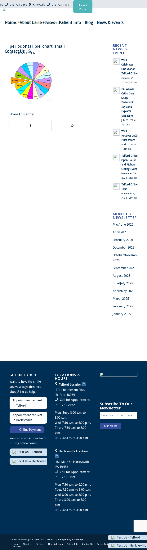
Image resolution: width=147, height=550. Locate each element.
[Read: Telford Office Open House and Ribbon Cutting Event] (116, 157)
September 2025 (124, 268)
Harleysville (38, 4)
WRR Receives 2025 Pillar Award (129, 136)
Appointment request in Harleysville (27, 417)
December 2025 (123, 247)
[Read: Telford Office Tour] (116, 186)
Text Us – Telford (30, 452)
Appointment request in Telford (27, 403)
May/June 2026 (123, 224)
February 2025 (123, 306)
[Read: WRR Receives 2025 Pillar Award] (116, 132)
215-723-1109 (60, 4)
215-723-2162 (18, 4)
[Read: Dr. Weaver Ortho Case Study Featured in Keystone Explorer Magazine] (116, 90)
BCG (53, 539)
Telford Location (70, 384)
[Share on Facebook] (30, 125)
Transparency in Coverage (70, 539)
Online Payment (30, 429)
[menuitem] (10, 22)
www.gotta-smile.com (33, 539)
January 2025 (122, 314)
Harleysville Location (73, 451)
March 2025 (121, 298)
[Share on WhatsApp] (72, 125)
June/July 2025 (123, 283)
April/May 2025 (123, 291)
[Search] (30, 51)
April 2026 (120, 232)
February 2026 (123, 240)
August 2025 (121, 275)
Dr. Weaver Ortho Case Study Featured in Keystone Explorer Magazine (127, 102)
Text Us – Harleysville (33, 461)
